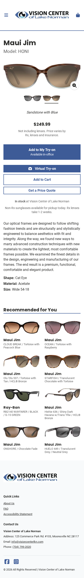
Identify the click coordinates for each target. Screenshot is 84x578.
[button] (6, 15)
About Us (8, 503)
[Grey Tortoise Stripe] (32, 99)
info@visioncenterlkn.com (27, 541)
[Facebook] (6, 562)
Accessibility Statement (17, 514)
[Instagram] (16, 562)
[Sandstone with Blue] (51, 99)
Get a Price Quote (42, 190)
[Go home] (42, 15)
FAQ (5, 508)
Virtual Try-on (45, 169)
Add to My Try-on (42, 152)
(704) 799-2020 (21, 546)
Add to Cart (42, 180)
